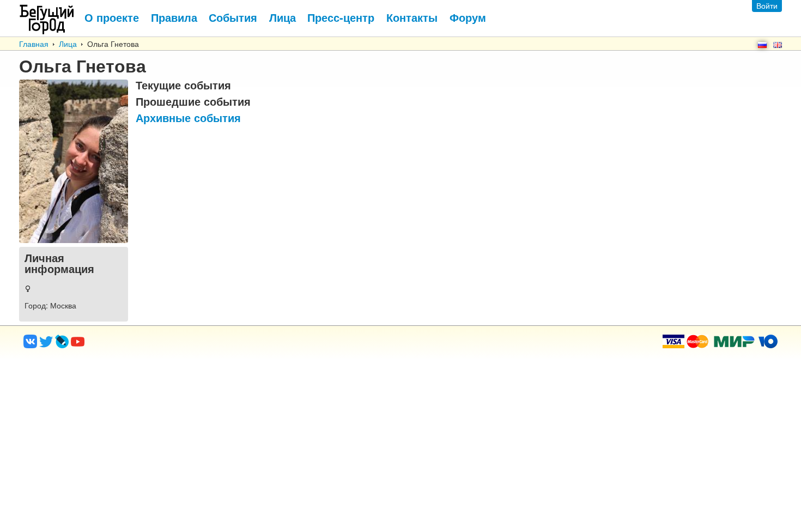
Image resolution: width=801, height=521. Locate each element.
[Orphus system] (122, 345)
